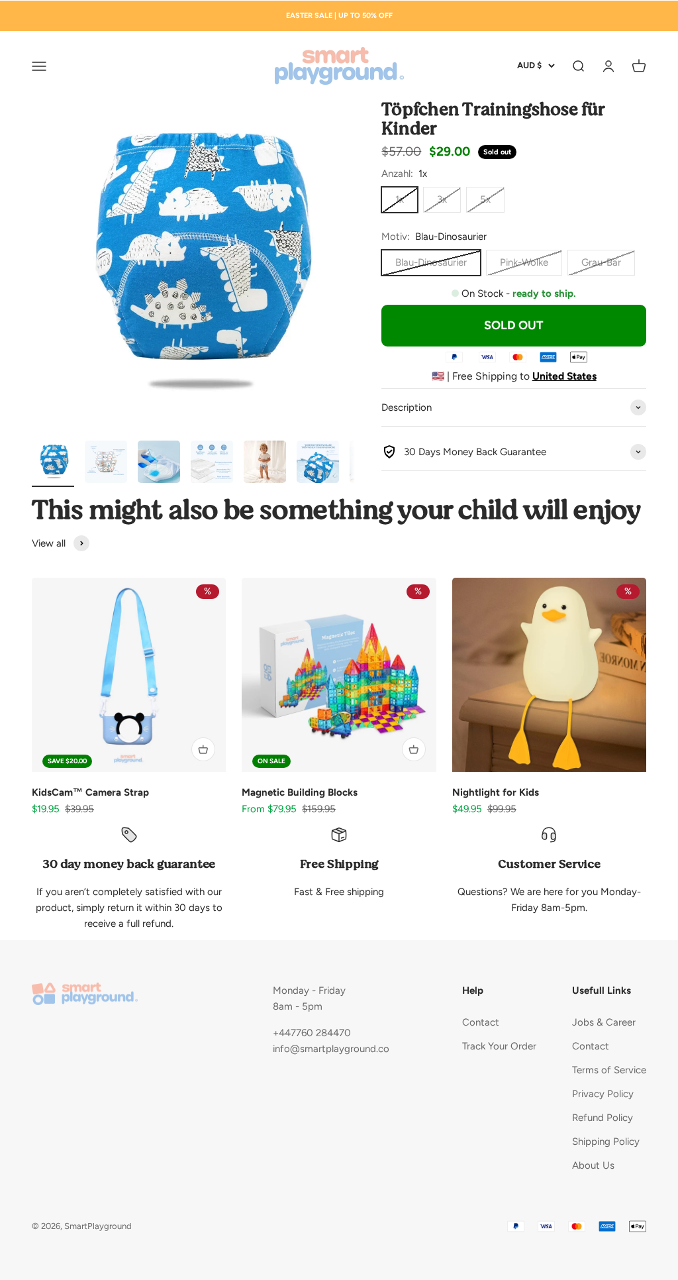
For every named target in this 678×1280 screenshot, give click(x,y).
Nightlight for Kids (495, 792)
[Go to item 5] (265, 464)
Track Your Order (499, 1046)
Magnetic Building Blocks (300, 792)
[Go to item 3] (159, 464)
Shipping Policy (606, 1141)
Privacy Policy (603, 1094)
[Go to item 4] (212, 464)
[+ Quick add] (203, 749)
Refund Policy (602, 1118)
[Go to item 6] (318, 464)
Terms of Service (609, 1070)
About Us (593, 1165)
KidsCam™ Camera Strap (90, 792)
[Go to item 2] (106, 464)
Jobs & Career (604, 1022)
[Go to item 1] (53, 464)
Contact (480, 1022)
